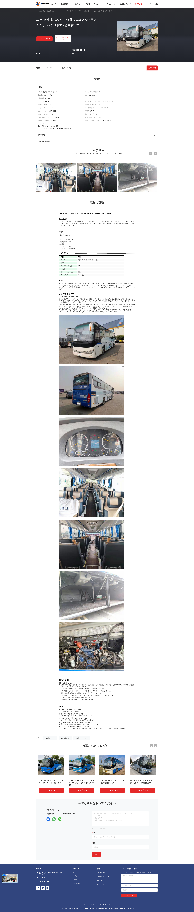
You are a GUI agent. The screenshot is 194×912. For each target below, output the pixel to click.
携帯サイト (93, 905)
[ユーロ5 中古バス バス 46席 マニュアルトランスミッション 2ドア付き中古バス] (137, 36)
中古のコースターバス (103, 876)
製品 (44, 11)
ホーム (38, 11)
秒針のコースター (81, 738)
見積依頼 (152, 68)
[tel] (65, 819)
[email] (48, 819)
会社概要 (75, 872)
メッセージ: (96, 809)
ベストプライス (44, 38)
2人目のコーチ (50, 738)
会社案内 (75, 876)
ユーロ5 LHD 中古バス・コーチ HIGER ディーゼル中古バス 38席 (81, 782)
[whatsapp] (54, 819)
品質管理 (75, 880)
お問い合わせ (76, 883)
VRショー (98, 4)
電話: (94, 843)
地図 (85, 905)
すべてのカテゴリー (102, 884)
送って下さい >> (129, 895)
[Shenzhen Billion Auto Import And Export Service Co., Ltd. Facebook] (38, 888)
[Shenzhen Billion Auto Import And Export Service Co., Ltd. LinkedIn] (47, 888)
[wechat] (59, 819)
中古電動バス (100, 880)
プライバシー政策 (105, 905)
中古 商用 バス (101, 872)
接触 (96, 854)
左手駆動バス (65, 738)
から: (94, 833)
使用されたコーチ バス (54, 11)
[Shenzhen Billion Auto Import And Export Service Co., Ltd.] (42, 3)
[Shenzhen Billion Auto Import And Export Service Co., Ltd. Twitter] (43, 888)
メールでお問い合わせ (63, 38)
